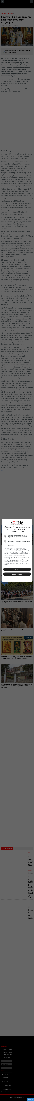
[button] (17, 545)
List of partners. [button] (21, 555)
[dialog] (17, 550)
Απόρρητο (30, 1099)
